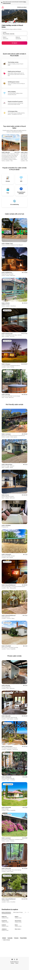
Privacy (12, 963)
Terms (16, 963)
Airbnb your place (21, 7)
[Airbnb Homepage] (3, 7)
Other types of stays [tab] (18, 912)
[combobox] (14, 34)
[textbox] (8, 39)
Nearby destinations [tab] (6, 912)
